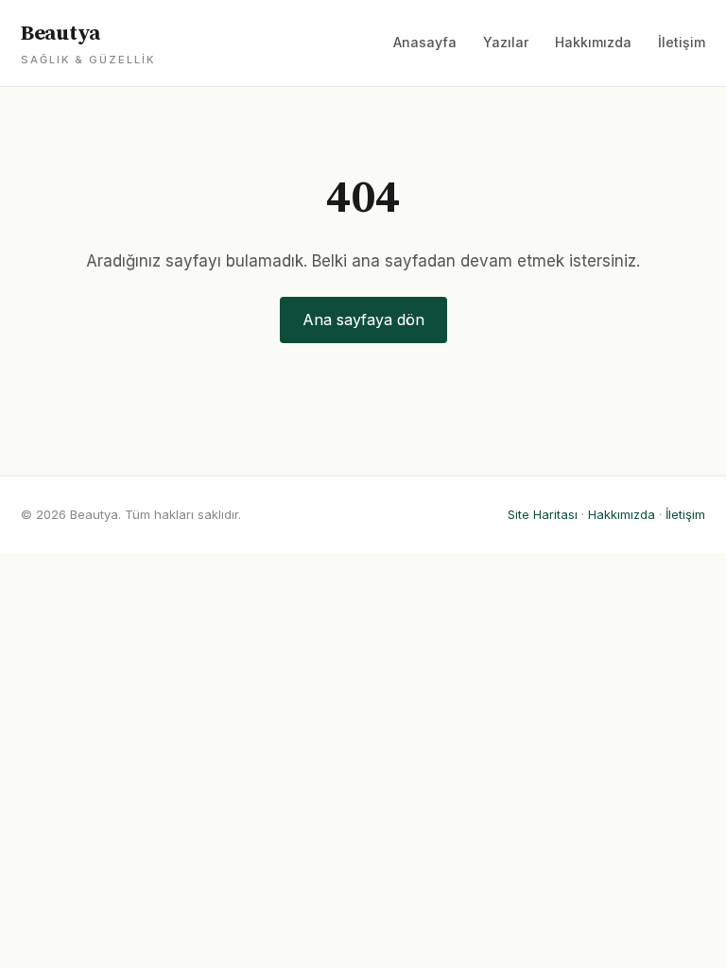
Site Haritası (543, 514)
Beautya (88, 43)
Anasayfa (425, 42)
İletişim (681, 42)
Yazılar (505, 42)
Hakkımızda (593, 42)
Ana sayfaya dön (363, 319)
